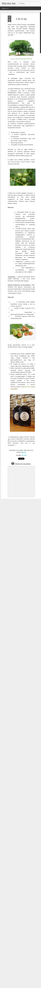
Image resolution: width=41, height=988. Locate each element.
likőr (25, 455)
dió (22, 455)
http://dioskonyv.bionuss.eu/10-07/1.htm (24, 58)
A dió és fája (21, 18)
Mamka (23, 452)
